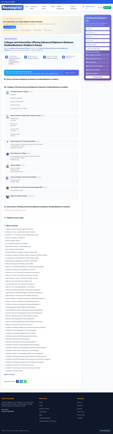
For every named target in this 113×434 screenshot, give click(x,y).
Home (41, 402)
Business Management (94, 69)
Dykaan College (15, 165)
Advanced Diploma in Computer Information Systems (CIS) (21, 252)
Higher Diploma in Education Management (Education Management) (24, 292)
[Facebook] (17, 381)
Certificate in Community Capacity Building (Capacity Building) (22, 344)
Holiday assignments (26, 30)
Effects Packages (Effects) (13, 240)
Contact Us (80, 405)
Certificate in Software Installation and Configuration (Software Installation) (26, 327)
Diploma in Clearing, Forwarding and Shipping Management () (22, 301)
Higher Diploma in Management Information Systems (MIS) (21, 261)
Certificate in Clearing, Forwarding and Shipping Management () (23, 304)
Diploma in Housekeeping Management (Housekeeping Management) (25, 266)
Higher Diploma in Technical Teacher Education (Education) (22, 295)
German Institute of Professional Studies (23, 177)
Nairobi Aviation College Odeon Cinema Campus (26, 115)
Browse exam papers (9, 27)
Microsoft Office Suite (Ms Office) (15, 249)
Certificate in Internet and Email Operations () (18, 339)
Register (108, 7)
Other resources (48, 30)
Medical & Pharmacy (93, 73)
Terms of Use (80, 411)
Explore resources (70, 72)
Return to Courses (9, 374)
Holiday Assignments (60, 7)
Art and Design (92, 62)
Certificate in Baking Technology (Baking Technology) (20, 269)
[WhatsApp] (25, 381)
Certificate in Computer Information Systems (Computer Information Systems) (26, 255)
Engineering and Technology (95, 66)
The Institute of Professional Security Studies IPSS (27, 187)
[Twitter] (21, 381)
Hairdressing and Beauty (94, 58)
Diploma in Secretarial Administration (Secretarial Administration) (23, 289)
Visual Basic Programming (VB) (14, 370)
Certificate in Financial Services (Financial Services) (20, 365)
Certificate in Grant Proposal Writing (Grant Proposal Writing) (22, 350)
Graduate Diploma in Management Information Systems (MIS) (22, 258)
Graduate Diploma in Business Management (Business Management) (24, 310)
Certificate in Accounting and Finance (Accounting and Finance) (23, 368)
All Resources (90, 6)
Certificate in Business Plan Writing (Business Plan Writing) (21, 336)
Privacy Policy (81, 415)
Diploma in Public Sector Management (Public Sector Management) (24, 313)
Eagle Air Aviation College (19, 196)
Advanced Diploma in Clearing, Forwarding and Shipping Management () (25, 298)
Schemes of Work (33, 7)
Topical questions (37, 30)
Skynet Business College (18, 153)
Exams (27, 6)
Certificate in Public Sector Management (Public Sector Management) (25, 353)
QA (83, 6)
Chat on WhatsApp (8, 411)
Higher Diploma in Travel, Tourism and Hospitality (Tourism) (22, 278)
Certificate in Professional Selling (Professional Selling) (21, 333)
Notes (53, 6)
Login (100, 7)
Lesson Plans (44, 7)
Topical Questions (73, 7)
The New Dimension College (19, 91)
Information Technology (94, 55)
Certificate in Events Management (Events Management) (21, 330)
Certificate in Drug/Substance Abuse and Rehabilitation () (21, 342)
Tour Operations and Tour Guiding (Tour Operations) (20, 284)
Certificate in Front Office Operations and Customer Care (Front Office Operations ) (28, 359)
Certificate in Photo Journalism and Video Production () (21, 232)
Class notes (16, 30)
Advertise (79, 408)
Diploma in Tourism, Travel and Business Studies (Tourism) (22, 275)
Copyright (79, 418)
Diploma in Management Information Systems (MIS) (19, 263)
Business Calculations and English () (15, 237)
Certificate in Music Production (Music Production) (19, 229)
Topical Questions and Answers (47, 421)
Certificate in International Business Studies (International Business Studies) (26, 356)
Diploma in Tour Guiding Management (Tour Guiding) (20, 287)
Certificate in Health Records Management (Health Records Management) (26, 347)
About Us (79, 402)
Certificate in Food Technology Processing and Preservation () (23, 272)
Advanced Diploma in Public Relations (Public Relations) (21, 307)
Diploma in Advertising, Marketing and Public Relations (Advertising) (24, 321)
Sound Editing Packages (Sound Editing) (17, 243)
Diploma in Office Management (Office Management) (20, 318)
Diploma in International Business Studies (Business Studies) (22, 316)
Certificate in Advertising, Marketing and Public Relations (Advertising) (25, 362)
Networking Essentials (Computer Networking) (18, 246)
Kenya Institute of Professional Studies (23, 141)
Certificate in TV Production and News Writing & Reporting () (22, 235)
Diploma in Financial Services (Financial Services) (19, 324)
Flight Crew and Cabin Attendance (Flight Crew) (19, 281)
